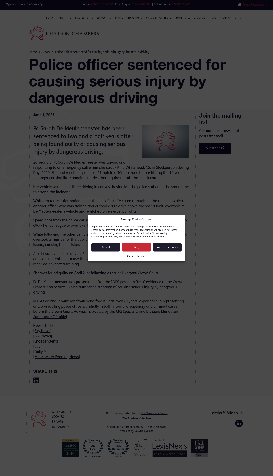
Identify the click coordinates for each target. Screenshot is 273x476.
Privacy (140, 256)
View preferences (167, 247)
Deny (136, 247)
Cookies (131, 256)
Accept (106, 247)
